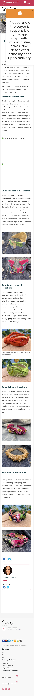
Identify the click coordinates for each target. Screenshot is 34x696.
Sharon (6, 580)
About (3, 652)
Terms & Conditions (7, 665)
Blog (3, 657)
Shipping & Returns (7, 668)
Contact (4, 655)
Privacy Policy (6, 663)
